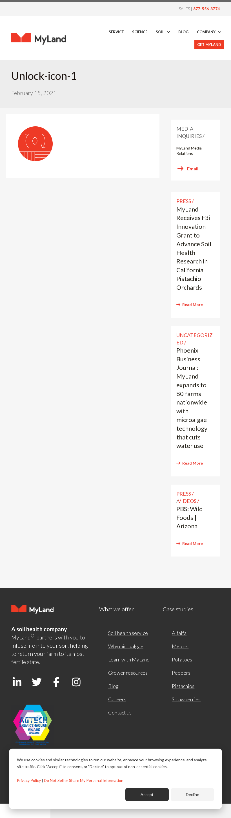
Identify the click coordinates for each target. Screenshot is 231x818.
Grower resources (128, 673)
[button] (17, 681)
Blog (113, 686)
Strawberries (186, 699)
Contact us (120, 712)
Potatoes (182, 659)
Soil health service (128, 633)
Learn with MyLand (129, 659)
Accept (147, 794)
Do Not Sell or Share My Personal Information (83, 780)
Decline (192, 794)
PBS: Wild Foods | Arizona (189, 517)
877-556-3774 (206, 8)
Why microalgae (125, 646)
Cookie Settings (25, 810)
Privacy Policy (29, 780)
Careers (117, 699)
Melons (180, 646)
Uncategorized (194, 338)
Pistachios (183, 686)
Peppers (181, 673)
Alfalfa (179, 633)
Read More (192, 304)
